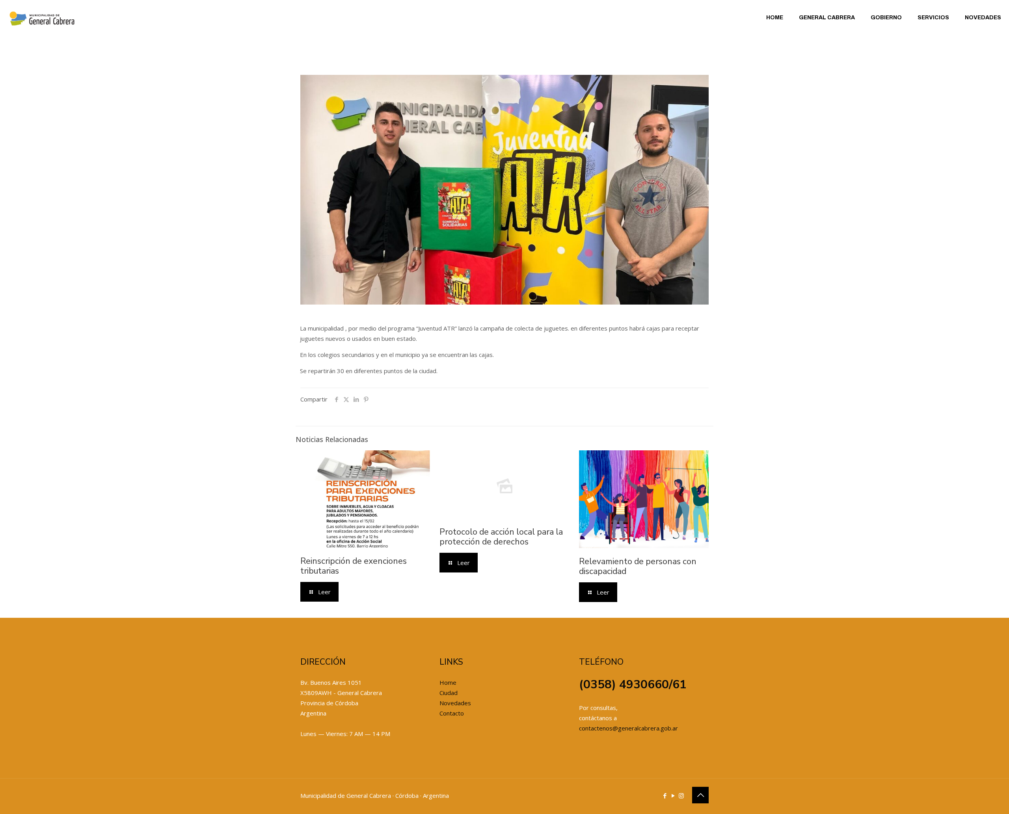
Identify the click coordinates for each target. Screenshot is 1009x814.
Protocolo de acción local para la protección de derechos (501, 536)
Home (447, 682)
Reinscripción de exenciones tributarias (353, 566)
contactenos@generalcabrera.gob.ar (628, 728)
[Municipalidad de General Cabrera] (42, 17)
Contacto (451, 713)
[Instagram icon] (681, 795)
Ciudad (448, 693)
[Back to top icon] (700, 795)
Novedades (455, 703)
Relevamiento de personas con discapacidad (637, 566)
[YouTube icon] (673, 795)
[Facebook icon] (665, 795)
